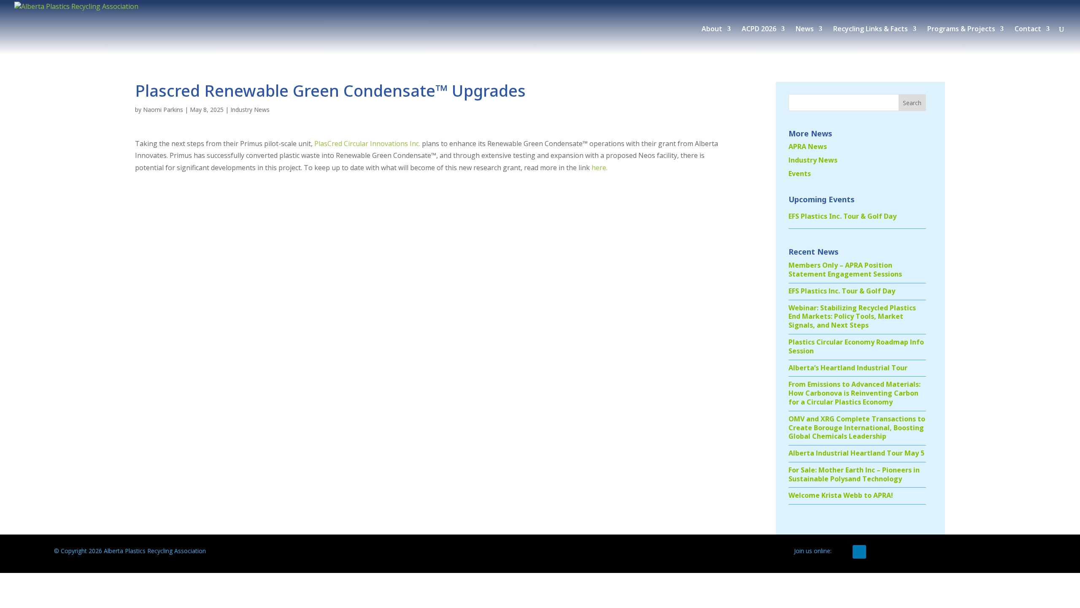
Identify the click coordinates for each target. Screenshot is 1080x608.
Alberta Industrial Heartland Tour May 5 (856, 453)
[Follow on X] (842, 552)
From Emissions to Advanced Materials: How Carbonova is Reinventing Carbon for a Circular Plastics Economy (854, 393)
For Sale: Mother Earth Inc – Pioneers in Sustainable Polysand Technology (854, 474)
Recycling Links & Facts (870, 29)
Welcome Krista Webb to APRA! (840, 495)
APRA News (807, 146)
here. (599, 167)
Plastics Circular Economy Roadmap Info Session (856, 346)
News (805, 29)
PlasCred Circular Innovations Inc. (367, 143)
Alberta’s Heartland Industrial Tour (847, 367)
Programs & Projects (961, 29)
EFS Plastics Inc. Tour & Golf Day (842, 216)
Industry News (250, 110)
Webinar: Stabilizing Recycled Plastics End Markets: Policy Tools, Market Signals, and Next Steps (852, 316)
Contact (1028, 29)
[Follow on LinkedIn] (859, 552)
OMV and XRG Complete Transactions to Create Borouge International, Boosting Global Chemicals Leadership (856, 427)
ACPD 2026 (759, 29)
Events (799, 173)
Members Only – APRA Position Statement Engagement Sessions (845, 270)
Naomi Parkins (163, 110)
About (712, 29)
